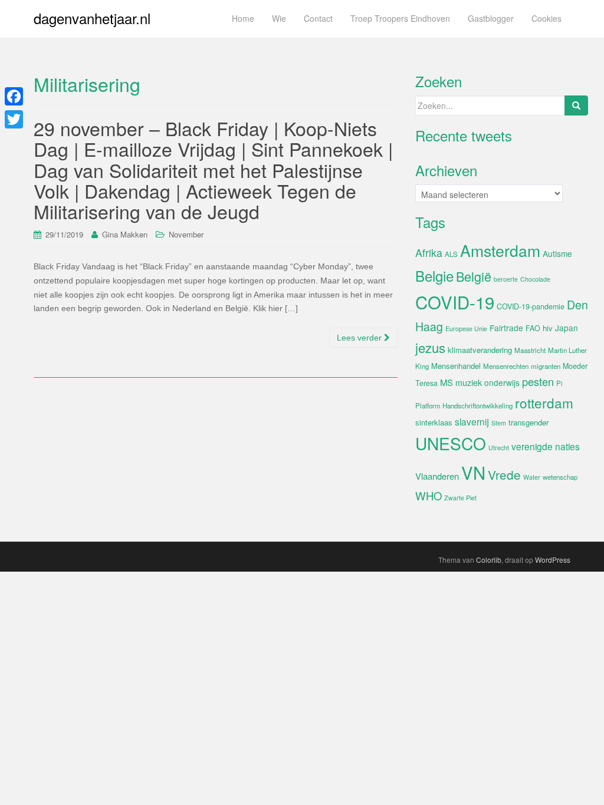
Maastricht (530, 350)
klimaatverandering (480, 349)
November (186, 234)
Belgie (434, 275)
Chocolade (535, 279)
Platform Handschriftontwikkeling (464, 405)
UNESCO (450, 443)
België (473, 276)
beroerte (506, 279)
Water (531, 477)
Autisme (557, 253)
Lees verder (360, 337)
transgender (528, 422)
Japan (566, 328)
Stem (498, 422)
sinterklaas (433, 422)
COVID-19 (454, 301)
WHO (428, 495)
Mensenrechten (505, 366)
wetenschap (560, 476)
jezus (430, 347)
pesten (538, 381)
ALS (451, 254)
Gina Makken (124, 234)
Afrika (428, 252)
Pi (559, 383)
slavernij (472, 421)
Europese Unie (466, 328)
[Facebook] (13, 96)
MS (446, 382)
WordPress (552, 560)
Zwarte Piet (460, 497)
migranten (545, 366)
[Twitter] (13, 119)
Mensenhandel (456, 365)
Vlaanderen (437, 476)
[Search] (576, 105)
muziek (468, 382)
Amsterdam (500, 250)
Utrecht (498, 447)
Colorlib (488, 560)
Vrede (504, 474)
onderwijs (502, 382)
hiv (548, 328)
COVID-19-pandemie (530, 306)
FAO (533, 328)
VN (473, 472)
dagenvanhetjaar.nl (92, 18)
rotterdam (544, 402)
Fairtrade (506, 328)
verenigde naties (545, 446)
